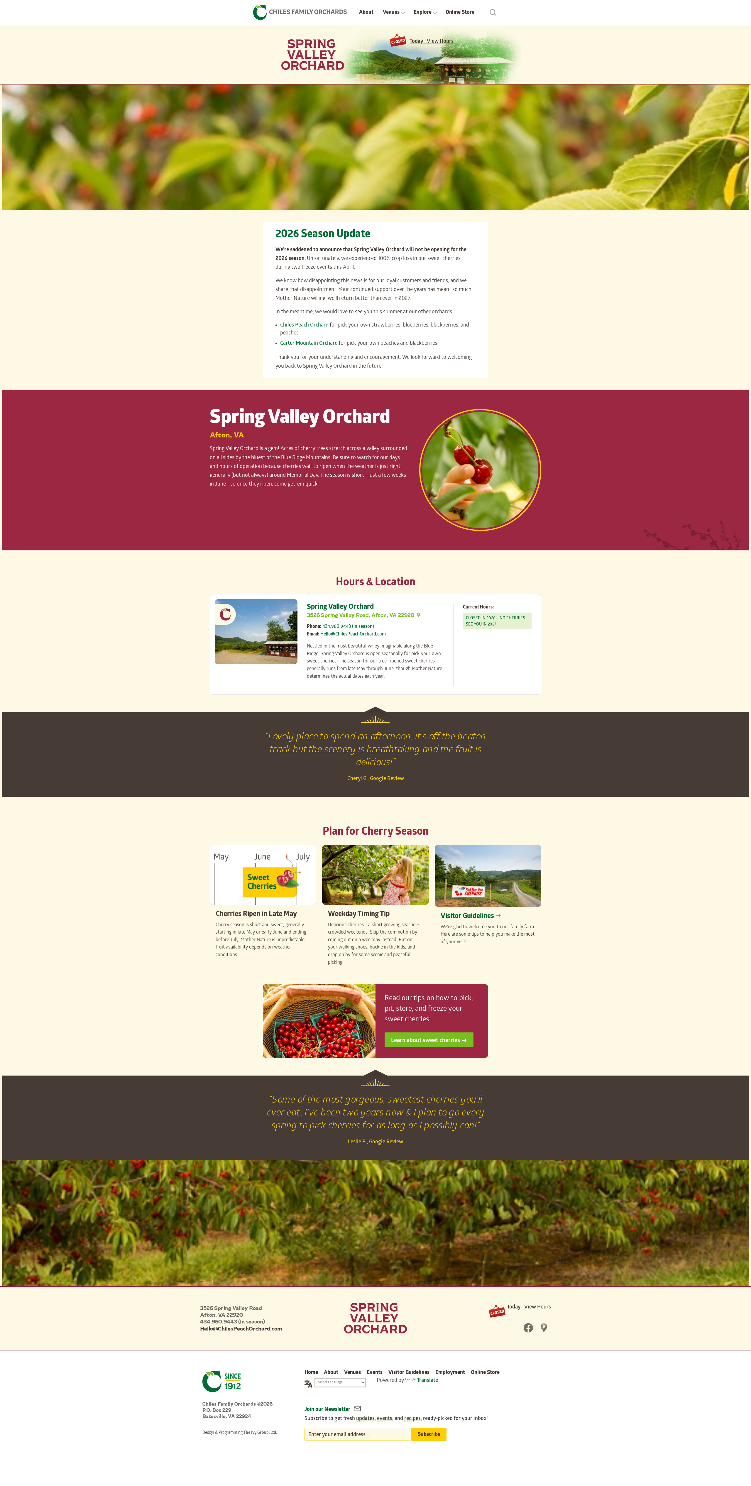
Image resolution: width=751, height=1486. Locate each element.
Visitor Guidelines (467, 916)
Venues (391, 13)
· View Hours (432, 42)
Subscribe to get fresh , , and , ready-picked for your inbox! (396, 1419)
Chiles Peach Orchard (304, 325)
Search (493, 12)
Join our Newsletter (328, 1410)
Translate (427, 1381)
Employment (450, 1373)
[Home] (300, 12)
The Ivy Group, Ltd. (260, 1433)
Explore (423, 13)
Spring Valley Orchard (313, 54)
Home (311, 1373)
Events (375, 1373)
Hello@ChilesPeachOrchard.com (353, 634)
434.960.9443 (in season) (348, 627)
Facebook (528, 1328)
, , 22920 (361, 615)
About (366, 13)
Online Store (460, 13)
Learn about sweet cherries (425, 1040)
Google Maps (544, 1328)
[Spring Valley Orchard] (375, 1318)
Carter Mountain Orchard (309, 344)
